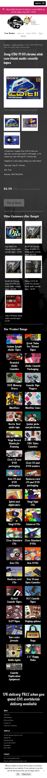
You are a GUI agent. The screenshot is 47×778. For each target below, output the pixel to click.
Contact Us (7, 723)
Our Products (8, 717)
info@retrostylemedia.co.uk (17, 761)
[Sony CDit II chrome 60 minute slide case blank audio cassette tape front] (23, 88)
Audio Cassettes (18, 45)
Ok (18, 774)
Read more (26, 774)
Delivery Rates (9, 720)
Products (7, 45)
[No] (44, 770)
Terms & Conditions (10, 725)
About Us (7, 715)
